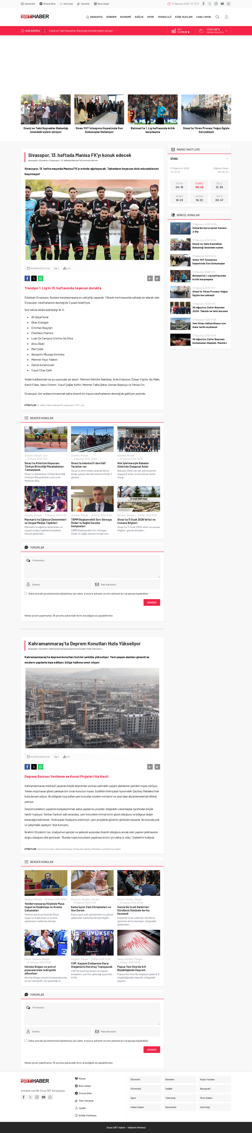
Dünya (120, 899)
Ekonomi (76, 899)
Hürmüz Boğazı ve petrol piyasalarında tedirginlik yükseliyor (40, 970)
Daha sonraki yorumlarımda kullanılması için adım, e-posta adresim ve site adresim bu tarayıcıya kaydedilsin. (88, 593)
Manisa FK (58, 405)
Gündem (43, 160)
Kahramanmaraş (64, 849)
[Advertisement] (126, 63)
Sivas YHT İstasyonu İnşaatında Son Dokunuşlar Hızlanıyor (81, 30)
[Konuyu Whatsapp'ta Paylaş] (40, 278)
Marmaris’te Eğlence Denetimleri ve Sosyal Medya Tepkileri (45, 521)
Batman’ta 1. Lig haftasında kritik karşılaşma (153, 129)
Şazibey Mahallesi (92, 849)
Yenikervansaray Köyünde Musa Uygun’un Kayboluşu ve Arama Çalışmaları (44, 907)
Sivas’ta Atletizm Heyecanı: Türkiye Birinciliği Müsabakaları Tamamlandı (44, 466)
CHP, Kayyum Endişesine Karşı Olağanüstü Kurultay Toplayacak (91, 965)
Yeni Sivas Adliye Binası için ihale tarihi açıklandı (209, 325)
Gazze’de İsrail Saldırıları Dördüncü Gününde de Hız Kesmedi (133, 910)
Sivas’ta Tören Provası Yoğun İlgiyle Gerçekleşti (206, 129)
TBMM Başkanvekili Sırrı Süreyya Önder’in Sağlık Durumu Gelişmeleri (91, 523)
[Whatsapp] (228, 3)
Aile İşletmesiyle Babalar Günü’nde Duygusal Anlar (133, 464)
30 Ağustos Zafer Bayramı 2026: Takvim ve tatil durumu (210, 309)
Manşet (38, 455)
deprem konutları (46, 849)
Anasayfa (32, 160)
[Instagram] (216, 3)
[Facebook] (203, 3)
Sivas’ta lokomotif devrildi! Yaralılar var (88, 464)
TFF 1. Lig (79, 405)
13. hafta (41, 405)
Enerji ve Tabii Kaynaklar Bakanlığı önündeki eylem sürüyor (46, 129)
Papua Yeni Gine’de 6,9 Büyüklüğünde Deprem (131, 968)
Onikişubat (78, 849)
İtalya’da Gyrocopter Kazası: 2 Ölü (209, 229)
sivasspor (69, 405)
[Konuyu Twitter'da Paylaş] (34, 278)
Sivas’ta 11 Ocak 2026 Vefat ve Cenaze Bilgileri (136, 521)
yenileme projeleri (111, 849)
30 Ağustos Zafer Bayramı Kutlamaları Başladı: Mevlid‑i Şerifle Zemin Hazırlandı (209, 343)
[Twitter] (209, 3)
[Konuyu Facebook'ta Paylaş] (27, 278)
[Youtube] (222, 3)
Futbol (49, 405)
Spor (45, 455)
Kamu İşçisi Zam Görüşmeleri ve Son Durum (91, 908)
